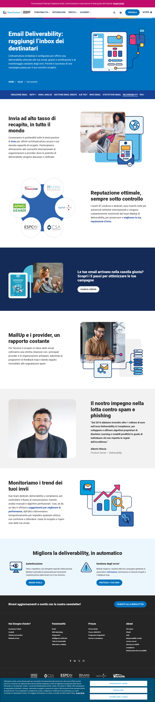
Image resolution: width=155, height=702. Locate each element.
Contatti (11, 632)
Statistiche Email (112, 95)
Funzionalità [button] (41, 12)
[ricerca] (114, 12)
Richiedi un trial (13, 638)
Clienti (128, 632)
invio (13, 141)
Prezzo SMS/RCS (94, 632)
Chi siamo (129, 629)
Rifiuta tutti (119, 690)
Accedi (146, 12)
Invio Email (95, 95)
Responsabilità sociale (134, 638)
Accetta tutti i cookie (118, 697)
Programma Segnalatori (96, 635)
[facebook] (71, 661)
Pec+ (142, 95)
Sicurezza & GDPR (132, 644)
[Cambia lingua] (120, 12)
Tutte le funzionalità (59, 641)
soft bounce (112, 572)
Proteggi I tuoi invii (109, 582)
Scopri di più (118, 3)
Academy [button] (85, 12)
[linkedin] (75, 661)
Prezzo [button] (72, 12)
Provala (132, 12)
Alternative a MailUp (59, 644)
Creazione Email (19, 95)
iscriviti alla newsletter (130, 604)
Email (20, 82)
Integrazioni (59, 12)
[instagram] (84, 661)
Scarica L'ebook (88, 289)
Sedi (127, 635)
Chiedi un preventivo (15, 635)
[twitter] (79, 661)
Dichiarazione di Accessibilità (136, 651)
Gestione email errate (65, 95)
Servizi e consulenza (95, 638)
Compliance (130, 648)
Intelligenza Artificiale (59, 638)
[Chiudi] (151, 689)
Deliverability (130, 95)
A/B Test (83, 95)
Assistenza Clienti (14, 629)
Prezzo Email (92, 629)
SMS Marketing (57, 632)
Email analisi (45, 95)
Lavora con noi (131, 641)
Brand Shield (35, 582)
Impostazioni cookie (118, 683)
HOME (11, 82)
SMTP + (32, 95)
